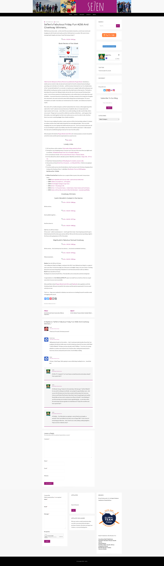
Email (45, 468)
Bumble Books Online (104, 547)
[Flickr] (111, 90)
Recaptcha (47, 531)
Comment (47, 439)
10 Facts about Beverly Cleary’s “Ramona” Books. (72, 154)
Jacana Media (102, 549)
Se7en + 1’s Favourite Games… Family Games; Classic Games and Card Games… (70, 188)
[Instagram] (114, 90)
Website (46, 475)
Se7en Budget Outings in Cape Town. (60, 183)
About (75, 14)
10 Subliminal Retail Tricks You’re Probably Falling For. (66, 152)
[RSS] (107, 90)
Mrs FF (50, 327)
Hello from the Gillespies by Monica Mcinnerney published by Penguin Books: (63, 81)
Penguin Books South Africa (65, 133)
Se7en (86, 561)
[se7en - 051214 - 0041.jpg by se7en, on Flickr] (68, 39)
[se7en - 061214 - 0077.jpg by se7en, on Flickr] (68, 219)
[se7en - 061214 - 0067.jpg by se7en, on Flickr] (68, 210)
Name (46, 461)
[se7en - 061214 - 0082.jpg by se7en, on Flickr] (68, 259)
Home (70, 14)
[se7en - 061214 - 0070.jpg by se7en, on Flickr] (68, 252)
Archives (82, 14)
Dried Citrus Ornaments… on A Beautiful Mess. (69, 163)
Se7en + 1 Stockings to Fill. (57, 185)
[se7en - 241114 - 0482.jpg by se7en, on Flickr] (68, 244)
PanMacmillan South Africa (106, 544)
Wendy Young (51, 338)
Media (94, 14)
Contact (88, 14)
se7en (53, 369)
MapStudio (74, 284)
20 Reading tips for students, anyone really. (73, 161)
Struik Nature (102, 543)
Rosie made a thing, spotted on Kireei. (72, 148)
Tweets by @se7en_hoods (104, 70)
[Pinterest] (109, 90)
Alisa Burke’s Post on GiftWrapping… (77, 169)
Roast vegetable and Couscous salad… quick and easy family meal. (67, 179)
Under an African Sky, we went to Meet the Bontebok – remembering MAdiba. (70, 190)
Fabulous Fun (52, 303)
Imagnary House (103, 546)
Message (46, 514)
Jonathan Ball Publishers (105, 539)
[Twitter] (104, 90)
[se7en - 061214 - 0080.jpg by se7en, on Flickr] (68, 225)
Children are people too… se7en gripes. (61, 181)
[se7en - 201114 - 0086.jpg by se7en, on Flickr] (68, 202)
